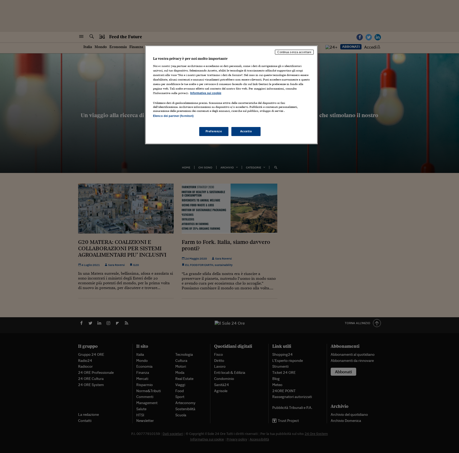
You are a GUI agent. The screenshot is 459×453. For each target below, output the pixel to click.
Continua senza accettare (294, 52)
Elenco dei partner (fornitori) (173, 115)
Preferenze (214, 131)
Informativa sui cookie (205, 93)
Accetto (246, 131)
